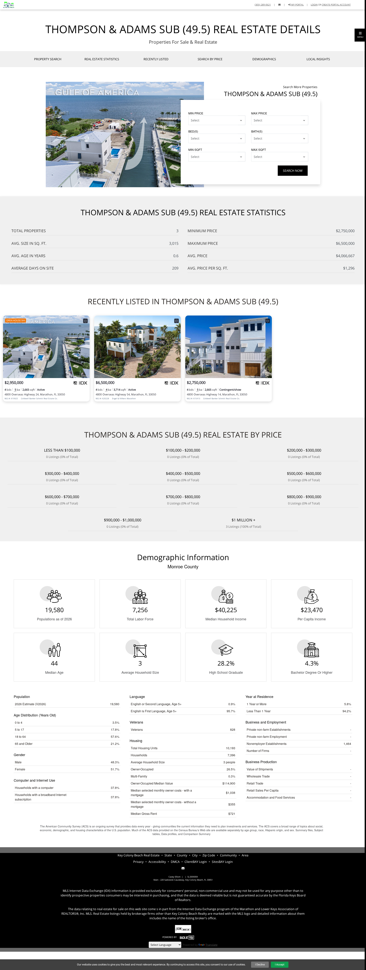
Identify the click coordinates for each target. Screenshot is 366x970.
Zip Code (208, 855)
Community (228, 855)
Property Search (47, 59)
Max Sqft (258, 150)
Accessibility (157, 862)
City (194, 855)
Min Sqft (195, 150)
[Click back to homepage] (7, 4)
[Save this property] (85, 321)
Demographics (264, 59)
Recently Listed (156, 59)
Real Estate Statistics (101, 59)
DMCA (175, 862)
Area (245, 855)
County (182, 855)
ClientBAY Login (196, 862)
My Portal (297, 4)
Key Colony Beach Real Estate (139, 855)
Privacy (138, 862)
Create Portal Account (336, 4)
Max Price (259, 113)
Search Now (293, 171)
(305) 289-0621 (263, 4)
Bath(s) (256, 131)
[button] (360, 35)
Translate (211, 945)
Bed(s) (193, 131)
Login (314, 4)
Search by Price (210, 59)
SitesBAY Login (222, 862)
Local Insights (318, 59)
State (168, 855)
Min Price (195, 113)
